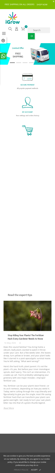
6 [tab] (44, 62)
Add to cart (14, 240)
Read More (9, 408)
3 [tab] (25, 62)
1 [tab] (12, 62)
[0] (23, 28)
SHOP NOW (42, 4)
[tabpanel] (27, 54)
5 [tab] (37, 62)
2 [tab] (18, 62)
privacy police (21, 470)
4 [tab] (31, 62)
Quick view (8, 221)
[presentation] (1, 365)
